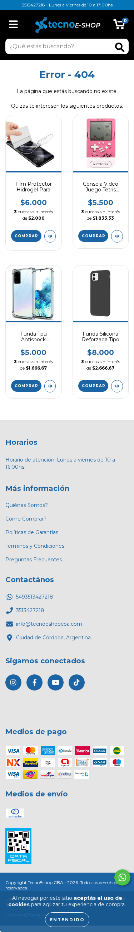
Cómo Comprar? (25, 519)
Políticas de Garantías (31, 532)
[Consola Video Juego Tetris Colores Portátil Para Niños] (117, 236)
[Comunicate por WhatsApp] (122, 877)
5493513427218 (34, 597)
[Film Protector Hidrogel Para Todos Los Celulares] (50, 236)
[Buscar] (119, 47)
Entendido (67, 919)
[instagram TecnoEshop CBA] (13, 682)
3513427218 (30, 610)
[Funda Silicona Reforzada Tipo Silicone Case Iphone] (117, 386)
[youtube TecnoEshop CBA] (56, 682)
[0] (119, 26)
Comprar (93, 236)
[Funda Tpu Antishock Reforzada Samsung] (50, 386)
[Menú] (13, 24)
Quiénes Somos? (26, 505)
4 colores (100, 164)
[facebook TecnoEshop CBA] (34, 682)
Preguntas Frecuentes (33, 559)
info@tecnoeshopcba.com (49, 624)
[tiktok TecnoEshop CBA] (77, 682)
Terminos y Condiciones (34, 546)
